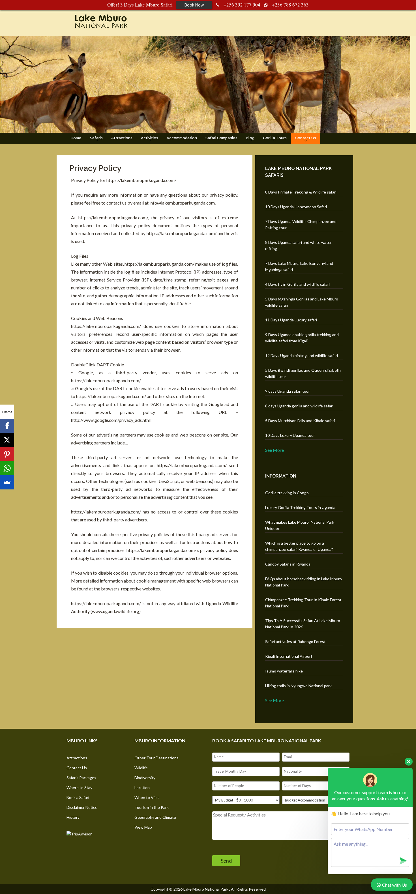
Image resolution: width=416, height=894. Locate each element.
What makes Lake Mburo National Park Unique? (299, 525)
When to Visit (146, 797)
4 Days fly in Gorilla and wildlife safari (297, 284)
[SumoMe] (7, 482)
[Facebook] (7, 426)
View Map (143, 827)
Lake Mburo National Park (205, 889)
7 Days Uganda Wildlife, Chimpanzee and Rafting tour (300, 224)
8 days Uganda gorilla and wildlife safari (299, 405)
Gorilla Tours (275, 138)
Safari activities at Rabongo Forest (295, 641)
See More (274, 450)
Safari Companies (221, 138)
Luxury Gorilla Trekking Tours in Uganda (300, 507)
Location (142, 787)
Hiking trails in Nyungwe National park (298, 685)
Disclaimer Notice (82, 807)
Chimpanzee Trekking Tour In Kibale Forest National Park (303, 602)
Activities (149, 138)
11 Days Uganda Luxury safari (291, 319)
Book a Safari (78, 797)
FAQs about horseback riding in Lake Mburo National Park (303, 581)
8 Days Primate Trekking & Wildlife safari (300, 192)
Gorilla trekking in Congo (287, 492)
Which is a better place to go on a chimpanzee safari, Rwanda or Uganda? (299, 546)
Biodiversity (144, 777)
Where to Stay (79, 787)
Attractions (121, 138)
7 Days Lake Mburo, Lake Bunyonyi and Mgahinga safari (299, 266)
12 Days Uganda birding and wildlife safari (301, 355)
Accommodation (182, 138)
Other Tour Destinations (156, 757)
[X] (7, 440)
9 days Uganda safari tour (287, 391)
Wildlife (141, 767)
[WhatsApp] (7, 468)
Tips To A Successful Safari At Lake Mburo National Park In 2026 (302, 623)
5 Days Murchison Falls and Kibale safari (300, 420)
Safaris (96, 138)
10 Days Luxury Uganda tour (290, 435)
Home (76, 138)
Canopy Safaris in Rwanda (287, 564)
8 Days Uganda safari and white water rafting (298, 245)
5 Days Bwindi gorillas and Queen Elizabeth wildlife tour (303, 373)
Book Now (194, 5)
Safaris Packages (81, 777)
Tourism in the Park (151, 807)
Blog (250, 138)
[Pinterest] (7, 454)
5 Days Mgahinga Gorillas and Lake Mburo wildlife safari (301, 302)
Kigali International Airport (288, 656)
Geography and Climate (155, 817)
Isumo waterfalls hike (284, 671)
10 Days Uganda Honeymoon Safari (296, 206)
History (73, 817)
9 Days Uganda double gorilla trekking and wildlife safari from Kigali (302, 337)
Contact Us (305, 138)
